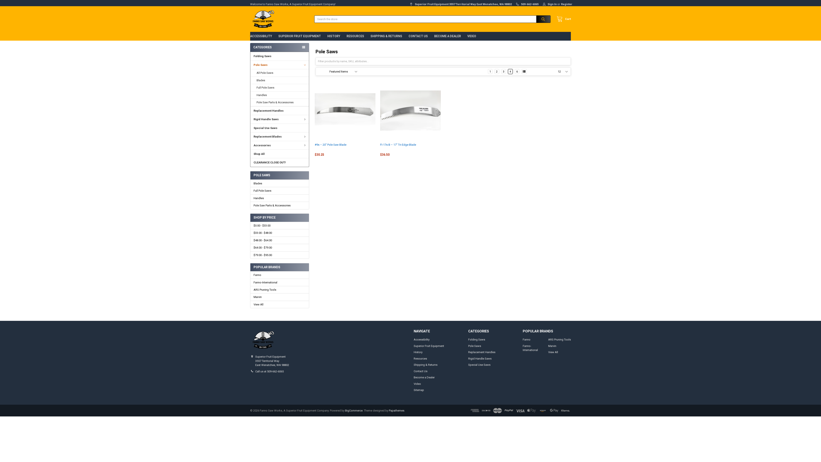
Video (471, 36)
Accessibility (261, 36)
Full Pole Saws (265, 87)
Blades (261, 80)
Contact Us (418, 36)
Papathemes (396, 410)
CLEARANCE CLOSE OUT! (270, 162)
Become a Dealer (447, 36)
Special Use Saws (265, 128)
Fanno (257, 275)
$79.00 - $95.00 (263, 255)
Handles (262, 95)
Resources (355, 36)
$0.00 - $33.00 (262, 225)
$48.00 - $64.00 (263, 240)
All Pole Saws (265, 72)
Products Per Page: (544, 71)
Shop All (259, 153)
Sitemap (419, 390)
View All (258, 304)
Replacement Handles (269, 110)
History (333, 36)
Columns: (480, 71)
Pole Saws (260, 65)
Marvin (258, 297)
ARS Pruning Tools (265, 289)
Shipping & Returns (386, 36)
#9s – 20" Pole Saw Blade (330, 144)
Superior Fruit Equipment (299, 36)
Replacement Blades (268, 136)
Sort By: (322, 71)
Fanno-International (265, 282)
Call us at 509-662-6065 (269, 371)
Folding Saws (262, 56)
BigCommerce (354, 410)
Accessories (262, 145)
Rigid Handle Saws (266, 119)
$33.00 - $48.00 (263, 232)
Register (566, 4)
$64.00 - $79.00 (263, 247)
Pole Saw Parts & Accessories (275, 102)
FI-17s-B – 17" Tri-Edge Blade (398, 144)
